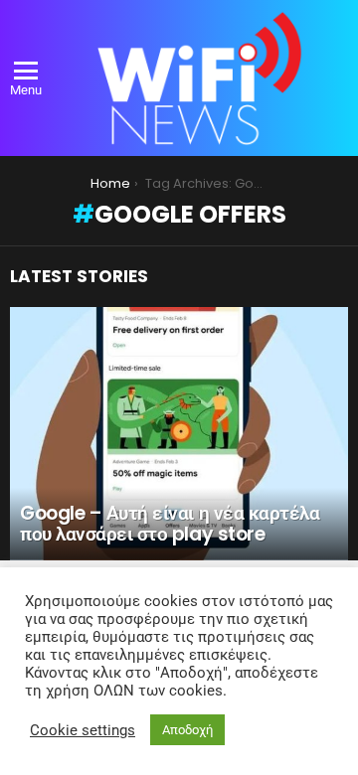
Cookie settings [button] (82, 730)
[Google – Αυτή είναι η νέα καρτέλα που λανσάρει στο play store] (179, 433)
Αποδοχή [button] (187, 729)
